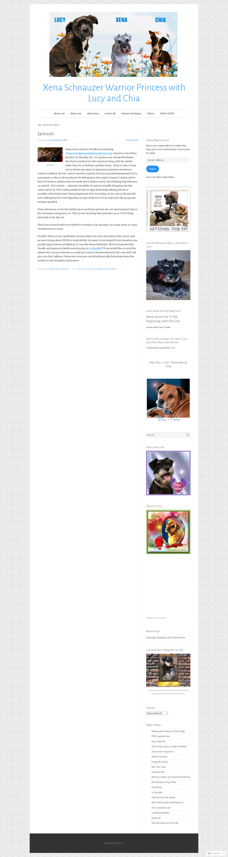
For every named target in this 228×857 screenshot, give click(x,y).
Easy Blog (156, 787)
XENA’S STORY (167, 113)
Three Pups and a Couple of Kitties (169, 746)
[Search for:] (168, 435)
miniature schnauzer (59, 269)
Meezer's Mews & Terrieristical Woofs (170, 777)
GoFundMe (95, 248)
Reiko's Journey (159, 756)
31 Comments (132, 140)
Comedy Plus (158, 772)
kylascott (156, 818)
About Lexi (59, 113)
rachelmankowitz (160, 813)
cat (79, 269)
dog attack (87, 269)
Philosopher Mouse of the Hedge (168, 731)
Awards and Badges (131, 113)
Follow (152, 169)
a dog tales (157, 792)
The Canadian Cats (161, 807)
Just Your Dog (158, 767)
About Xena (93, 113)
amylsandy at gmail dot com (160, 348)
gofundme (98, 269)
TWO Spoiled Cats (160, 736)
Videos (150, 113)
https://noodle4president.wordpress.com (89, 153)
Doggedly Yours (159, 762)
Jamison (46, 133)
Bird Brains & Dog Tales (163, 782)
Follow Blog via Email (157, 140)
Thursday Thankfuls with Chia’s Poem (165, 637)
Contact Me (110, 113)
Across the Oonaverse (162, 751)
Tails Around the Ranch (163, 797)
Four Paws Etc (158, 741)
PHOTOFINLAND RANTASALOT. (167, 802)
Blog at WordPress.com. (114, 843)
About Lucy (75, 113)
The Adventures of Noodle (164, 823)
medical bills (110, 269)
